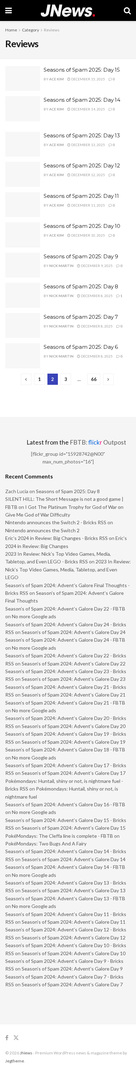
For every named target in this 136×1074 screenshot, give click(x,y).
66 (94, 379)
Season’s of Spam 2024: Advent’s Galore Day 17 (74, 773)
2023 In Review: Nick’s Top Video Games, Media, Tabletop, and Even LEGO (68, 569)
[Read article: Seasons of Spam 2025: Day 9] (22, 265)
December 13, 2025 (87, 145)
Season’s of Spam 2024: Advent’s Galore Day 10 (74, 953)
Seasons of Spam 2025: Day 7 (81, 316)
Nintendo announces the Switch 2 (42, 530)
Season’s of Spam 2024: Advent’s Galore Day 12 (74, 937)
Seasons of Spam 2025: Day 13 (82, 135)
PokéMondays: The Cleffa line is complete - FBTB (59, 836)
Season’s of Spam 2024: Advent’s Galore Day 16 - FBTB (65, 804)
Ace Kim (56, 79)
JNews (26, 1052)
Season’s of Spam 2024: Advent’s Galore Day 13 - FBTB (65, 898)
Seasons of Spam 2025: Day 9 (81, 256)
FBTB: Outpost (98, 442)
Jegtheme (14, 1061)
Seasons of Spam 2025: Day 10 (82, 226)
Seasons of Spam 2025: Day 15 (82, 69)
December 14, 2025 (87, 109)
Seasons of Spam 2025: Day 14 (82, 99)
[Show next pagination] (108, 379)
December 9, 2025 (96, 266)
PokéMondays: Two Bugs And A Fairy (45, 843)
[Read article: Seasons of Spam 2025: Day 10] (22, 234)
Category (30, 30)
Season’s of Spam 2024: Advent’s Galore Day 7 (72, 984)
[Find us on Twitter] (16, 1038)
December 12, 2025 (87, 175)
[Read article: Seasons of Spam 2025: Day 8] (22, 295)
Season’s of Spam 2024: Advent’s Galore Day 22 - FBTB (65, 609)
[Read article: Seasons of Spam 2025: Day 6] (22, 355)
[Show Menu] (8, 10)
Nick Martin (61, 266)
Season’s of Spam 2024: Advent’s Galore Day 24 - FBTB (65, 640)
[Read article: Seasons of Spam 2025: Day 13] (22, 144)
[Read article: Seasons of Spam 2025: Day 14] (22, 108)
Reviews (52, 30)
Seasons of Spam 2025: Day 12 (82, 165)
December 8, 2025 (96, 296)
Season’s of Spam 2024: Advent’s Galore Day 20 (74, 726)
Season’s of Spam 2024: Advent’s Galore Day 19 (74, 742)
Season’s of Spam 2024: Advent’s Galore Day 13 (74, 890)
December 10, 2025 (87, 235)
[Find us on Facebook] (6, 1038)
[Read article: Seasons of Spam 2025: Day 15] (22, 78)
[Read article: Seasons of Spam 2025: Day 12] (22, 174)
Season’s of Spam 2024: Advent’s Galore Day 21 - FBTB (65, 703)
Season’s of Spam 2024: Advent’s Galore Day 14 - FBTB (65, 867)
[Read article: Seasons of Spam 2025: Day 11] (22, 204)
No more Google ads (34, 616)
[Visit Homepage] (68, 11)
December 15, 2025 (87, 79)
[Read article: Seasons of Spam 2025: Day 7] (22, 325)
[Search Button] (127, 10)
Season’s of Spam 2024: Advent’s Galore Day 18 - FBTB (65, 749)
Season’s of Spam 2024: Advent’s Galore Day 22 (74, 663)
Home (11, 30)
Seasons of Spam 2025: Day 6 (81, 347)
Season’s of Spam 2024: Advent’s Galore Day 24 (74, 632)
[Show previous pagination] (26, 379)
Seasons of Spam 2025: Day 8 (81, 286)
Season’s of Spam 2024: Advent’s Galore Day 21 (74, 695)
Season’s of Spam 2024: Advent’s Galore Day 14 (74, 859)
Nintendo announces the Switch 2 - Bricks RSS (55, 522)
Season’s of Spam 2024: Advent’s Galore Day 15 (74, 828)
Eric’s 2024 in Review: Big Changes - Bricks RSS (56, 538)
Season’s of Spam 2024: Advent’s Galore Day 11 (74, 922)
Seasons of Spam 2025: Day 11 (81, 196)
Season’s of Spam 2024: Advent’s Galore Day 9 (72, 969)
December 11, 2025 (87, 205)
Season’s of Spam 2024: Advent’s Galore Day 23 (74, 679)
